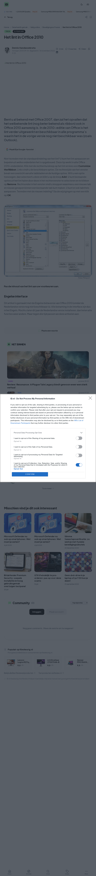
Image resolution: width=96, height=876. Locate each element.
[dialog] (48, 438)
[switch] (79, 438)
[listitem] (48, 432)
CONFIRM (30, 474)
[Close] (91, 398)
